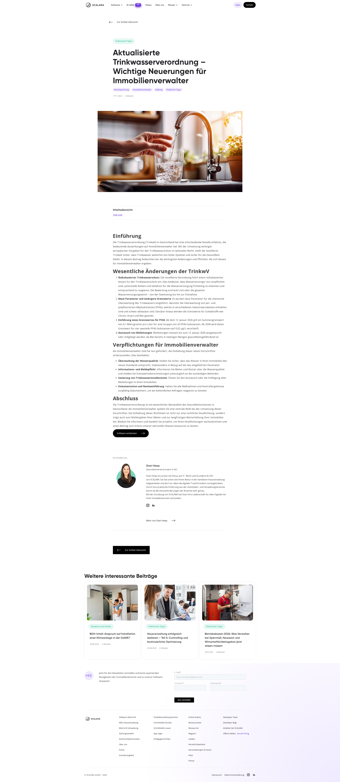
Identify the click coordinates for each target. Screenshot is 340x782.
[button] (117, 5)
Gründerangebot (126, 755)
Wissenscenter (194, 722)
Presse (191, 760)
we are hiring (243, 733)
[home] (95, 5)
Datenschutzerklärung (234, 775)
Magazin (192, 733)
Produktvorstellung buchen (166, 717)
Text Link (117, 214)
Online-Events (194, 717)
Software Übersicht (127, 717)
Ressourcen (193, 728)
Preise (148, 5)
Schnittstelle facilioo (163, 722)
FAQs (190, 755)
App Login (158, 733)
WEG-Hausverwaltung (128, 722)
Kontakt (249, 5)
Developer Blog (230, 722)
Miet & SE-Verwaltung (128, 728)
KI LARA (130, 5)
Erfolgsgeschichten (162, 739)
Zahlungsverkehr (126, 733)
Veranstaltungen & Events (199, 750)
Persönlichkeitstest (196, 744)
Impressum (217, 775)
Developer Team (230, 717)
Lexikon (191, 739)
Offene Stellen (229, 733)
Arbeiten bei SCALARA (233, 728)
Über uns (159, 5)
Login (237, 5)
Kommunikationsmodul (129, 739)
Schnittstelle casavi (162, 728)
